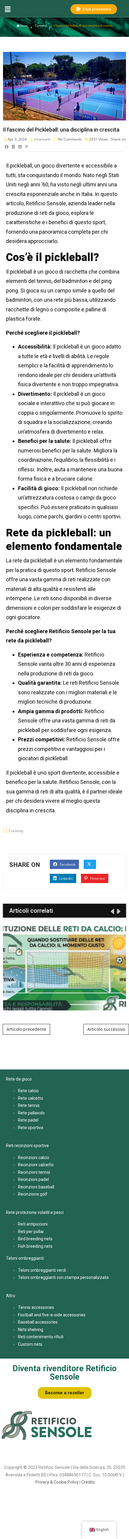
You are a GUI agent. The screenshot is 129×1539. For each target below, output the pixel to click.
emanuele (42, 139)
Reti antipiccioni (33, 1224)
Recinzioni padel (33, 1179)
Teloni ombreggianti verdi (42, 1270)
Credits (88, 1482)
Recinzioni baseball (36, 1187)
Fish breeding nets (35, 1246)
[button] (33, 9)
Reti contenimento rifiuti (41, 1336)
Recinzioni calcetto (36, 1164)
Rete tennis (29, 1105)
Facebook (67, 864)
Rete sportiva (30, 1127)
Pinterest (97, 878)
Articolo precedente (26, 1029)
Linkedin (65, 878)
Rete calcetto (30, 1098)
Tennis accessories (36, 1307)
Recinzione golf (32, 1194)
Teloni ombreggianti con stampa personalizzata (63, 1277)
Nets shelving (30, 1329)
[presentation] (112, 911)
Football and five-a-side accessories (52, 1314)
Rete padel (28, 1120)
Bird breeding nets (35, 1238)
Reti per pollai (31, 1231)
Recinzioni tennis (34, 1172)
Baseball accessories (38, 1322)
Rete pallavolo (31, 1113)
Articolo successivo (106, 1029)
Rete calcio (28, 1090)
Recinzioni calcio (33, 1157)
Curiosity (40, 26)
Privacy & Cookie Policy (57, 1482)
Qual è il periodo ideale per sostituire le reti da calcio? (64, 967)
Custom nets (30, 1344)
